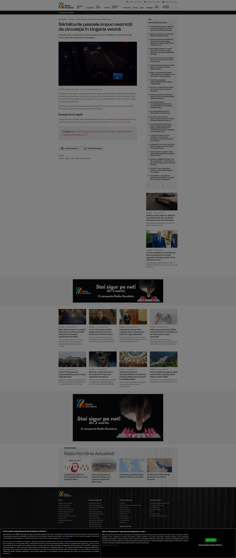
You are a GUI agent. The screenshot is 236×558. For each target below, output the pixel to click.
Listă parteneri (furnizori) (110, 545)
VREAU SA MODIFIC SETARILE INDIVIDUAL (210, 545)
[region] (118, 543)
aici (63, 547)
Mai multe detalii (64, 538)
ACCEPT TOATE (210, 540)
